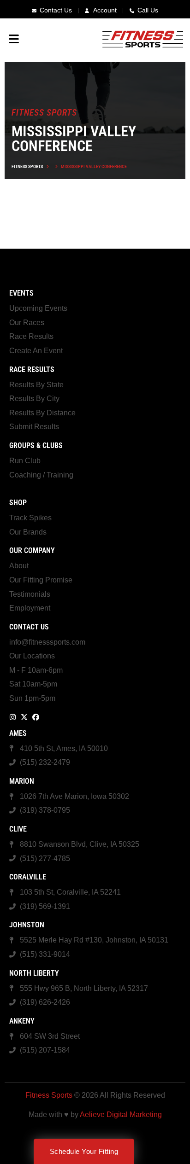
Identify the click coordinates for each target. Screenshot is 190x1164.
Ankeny (22, 1021)
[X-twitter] (24, 717)
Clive (18, 829)
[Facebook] (35, 717)
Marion (21, 781)
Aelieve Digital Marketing (121, 1114)
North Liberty (34, 973)
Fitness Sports (27, 166)
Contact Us (29, 627)
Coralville (27, 877)
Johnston (26, 924)
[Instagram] (12, 717)
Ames (18, 733)
